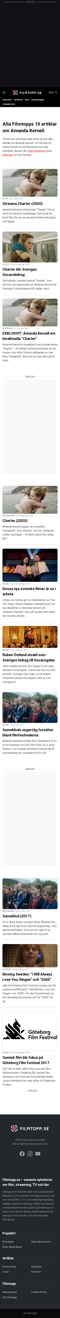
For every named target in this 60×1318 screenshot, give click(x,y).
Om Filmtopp (9, 1297)
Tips (27, 100)
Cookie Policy (39, 1292)
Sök (51, 92)
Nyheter (18, 100)
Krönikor (36, 1271)
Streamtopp (8, 104)
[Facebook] (22, 1154)
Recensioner (37, 100)
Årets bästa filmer (12, 1247)
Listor (5, 1271)
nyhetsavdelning (36, 151)
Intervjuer (36, 1266)
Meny (4, 92)
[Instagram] (30, 1154)
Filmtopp (7, 100)
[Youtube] (37, 1154)
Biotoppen (8, 1241)
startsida (7, 154)
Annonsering (9, 1292)
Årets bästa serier (41, 1241)
